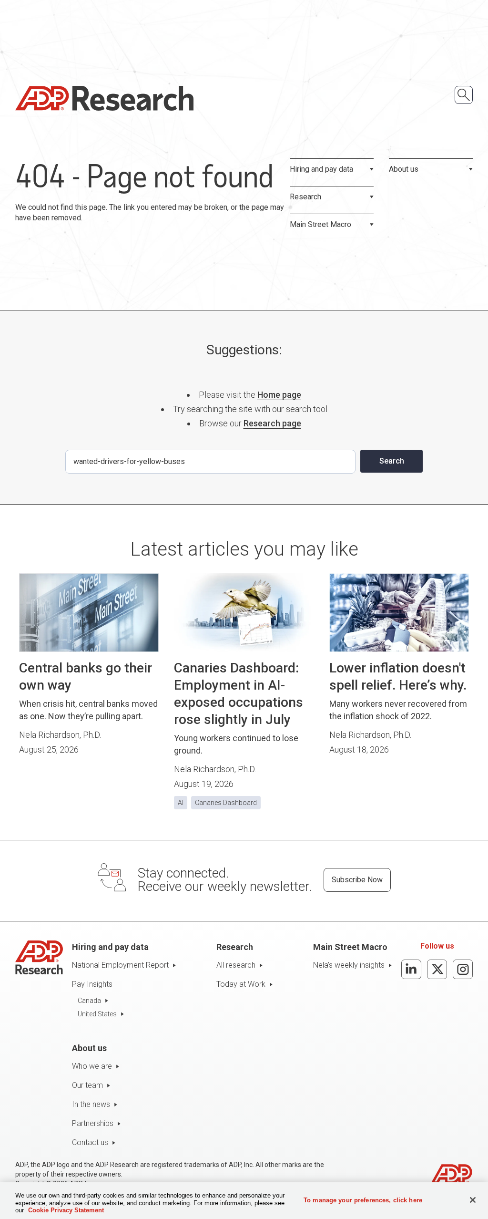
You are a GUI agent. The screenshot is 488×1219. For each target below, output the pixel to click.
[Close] (472, 1199)
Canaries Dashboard (226, 802)
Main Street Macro (320, 224)
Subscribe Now (357, 879)
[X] (437, 969)
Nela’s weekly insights (349, 965)
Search (391, 460)
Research (305, 196)
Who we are (92, 1066)
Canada (89, 1000)
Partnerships (92, 1123)
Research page (272, 423)
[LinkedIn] (411, 969)
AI (180, 802)
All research (235, 965)
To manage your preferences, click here (363, 1199)
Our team (87, 1085)
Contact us (90, 1142)
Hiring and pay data (321, 169)
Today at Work (240, 984)
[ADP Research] (104, 98)
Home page (279, 395)
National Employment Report (120, 965)
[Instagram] (463, 969)
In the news (91, 1104)
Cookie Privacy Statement (66, 1210)
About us (403, 169)
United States (97, 1014)
